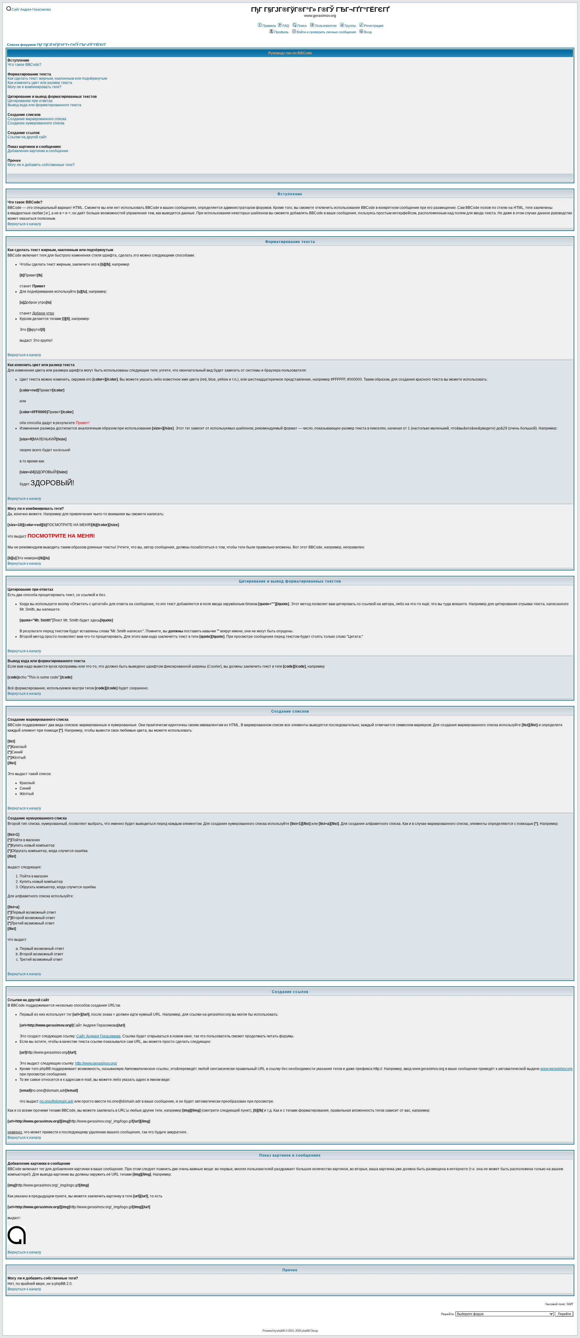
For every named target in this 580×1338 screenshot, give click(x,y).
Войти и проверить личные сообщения (326, 32)
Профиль (281, 32)
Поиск (302, 25)
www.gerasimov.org (556, 1069)
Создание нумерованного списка (36, 123)
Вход (368, 32)
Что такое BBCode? (24, 64)
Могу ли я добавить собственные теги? (41, 165)
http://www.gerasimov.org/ (96, 1063)
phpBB (281, 1330)
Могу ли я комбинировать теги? (34, 87)
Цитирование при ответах (30, 101)
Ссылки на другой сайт (27, 137)
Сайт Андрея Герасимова (31, 9)
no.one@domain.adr (56, 1101)
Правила (269, 25)
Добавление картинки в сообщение (38, 151)
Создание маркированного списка (37, 119)
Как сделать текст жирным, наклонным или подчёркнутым (57, 78)
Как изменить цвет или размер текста (40, 83)
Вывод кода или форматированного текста (44, 105)
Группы (350, 25)
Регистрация (373, 25)
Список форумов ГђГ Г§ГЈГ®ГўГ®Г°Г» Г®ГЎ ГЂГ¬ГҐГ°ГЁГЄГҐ (56, 44)
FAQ (285, 25)
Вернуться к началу (24, 224)
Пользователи (326, 25)
